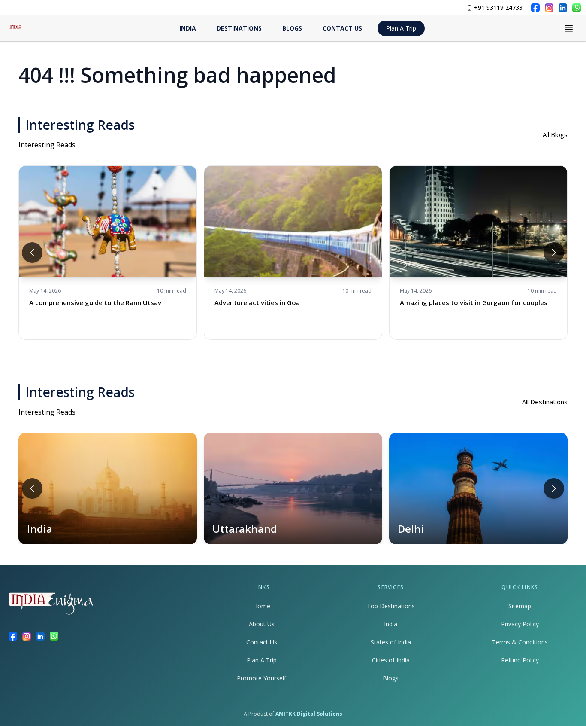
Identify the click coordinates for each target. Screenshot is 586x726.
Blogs (391, 678)
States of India (391, 642)
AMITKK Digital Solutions (308, 713)
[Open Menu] (568, 28)
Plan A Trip (401, 28)
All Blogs (555, 134)
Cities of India (391, 660)
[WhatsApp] (576, 7)
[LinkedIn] (563, 7)
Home (261, 606)
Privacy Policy (520, 624)
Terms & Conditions (520, 642)
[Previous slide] (32, 252)
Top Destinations (391, 606)
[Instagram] (549, 7)
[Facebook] (535, 7)
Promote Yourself (261, 678)
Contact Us (261, 642)
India (390, 624)
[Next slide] (554, 252)
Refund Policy (520, 660)
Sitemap (519, 606)
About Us (262, 624)
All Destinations (545, 401)
